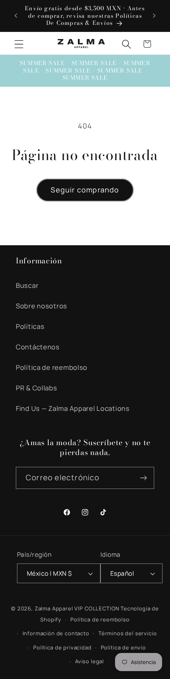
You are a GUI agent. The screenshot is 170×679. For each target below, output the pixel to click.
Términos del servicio (127, 633)
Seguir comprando (85, 189)
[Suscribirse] (143, 478)
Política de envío (123, 647)
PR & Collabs (36, 387)
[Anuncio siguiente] (154, 15)
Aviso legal (89, 661)
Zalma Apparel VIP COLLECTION (77, 608)
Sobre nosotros (41, 305)
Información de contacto (56, 633)
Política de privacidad (62, 647)
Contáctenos (38, 346)
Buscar (27, 285)
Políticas (30, 326)
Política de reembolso (51, 367)
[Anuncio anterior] (16, 15)
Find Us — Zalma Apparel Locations (73, 408)
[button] (19, 44)
